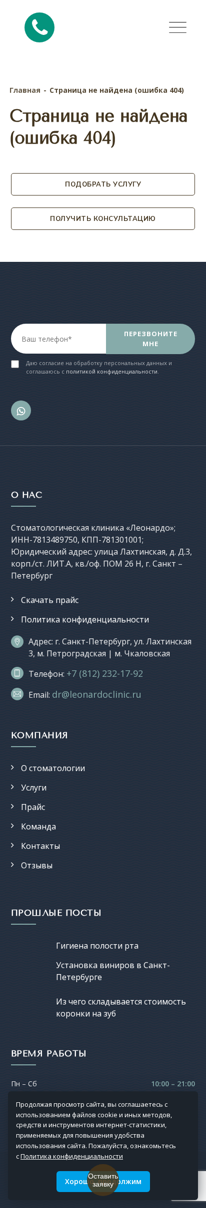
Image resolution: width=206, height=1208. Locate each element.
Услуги (33, 787)
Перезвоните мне (151, 338)
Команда (38, 826)
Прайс (33, 807)
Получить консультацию (103, 218)
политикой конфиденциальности (112, 371)
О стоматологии (53, 768)
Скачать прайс (49, 600)
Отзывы (36, 865)
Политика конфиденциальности (85, 619)
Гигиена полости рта (97, 945)
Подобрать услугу (103, 184)
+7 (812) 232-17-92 (104, 673)
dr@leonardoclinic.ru (97, 694)
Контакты (40, 845)
